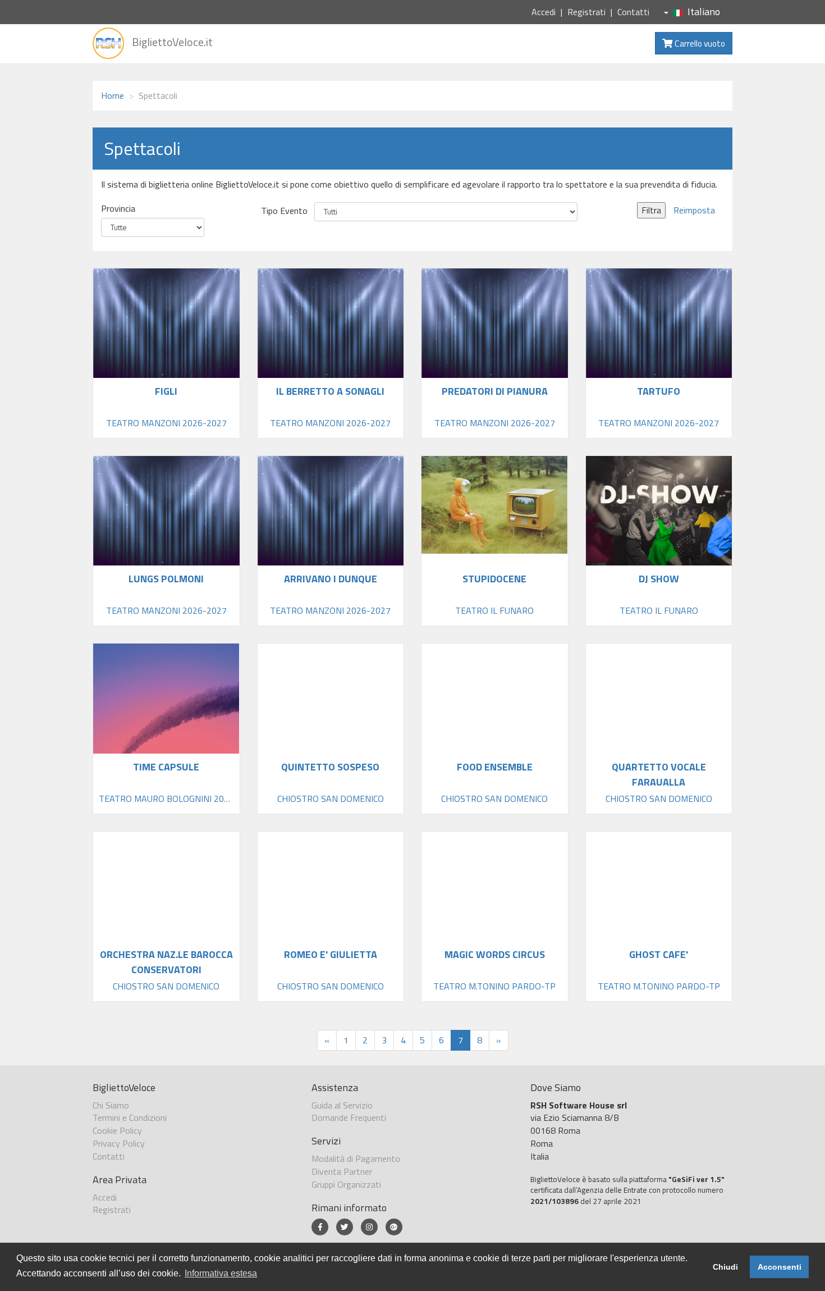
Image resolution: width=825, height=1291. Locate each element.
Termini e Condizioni (130, 1117)
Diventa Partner (341, 1171)
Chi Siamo (111, 1105)
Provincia (118, 208)
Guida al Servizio (342, 1105)
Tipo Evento (284, 210)
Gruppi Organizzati (346, 1184)
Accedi (543, 12)
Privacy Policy (119, 1143)
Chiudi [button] (725, 1266)
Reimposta (694, 210)
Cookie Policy (117, 1130)
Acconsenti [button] (779, 1266)
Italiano (704, 11)
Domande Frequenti (348, 1117)
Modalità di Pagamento (355, 1158)
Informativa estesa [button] (221, 1273)
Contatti (633, 12)
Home (112, 95)
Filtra (651, 210)
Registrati (586, 12)
